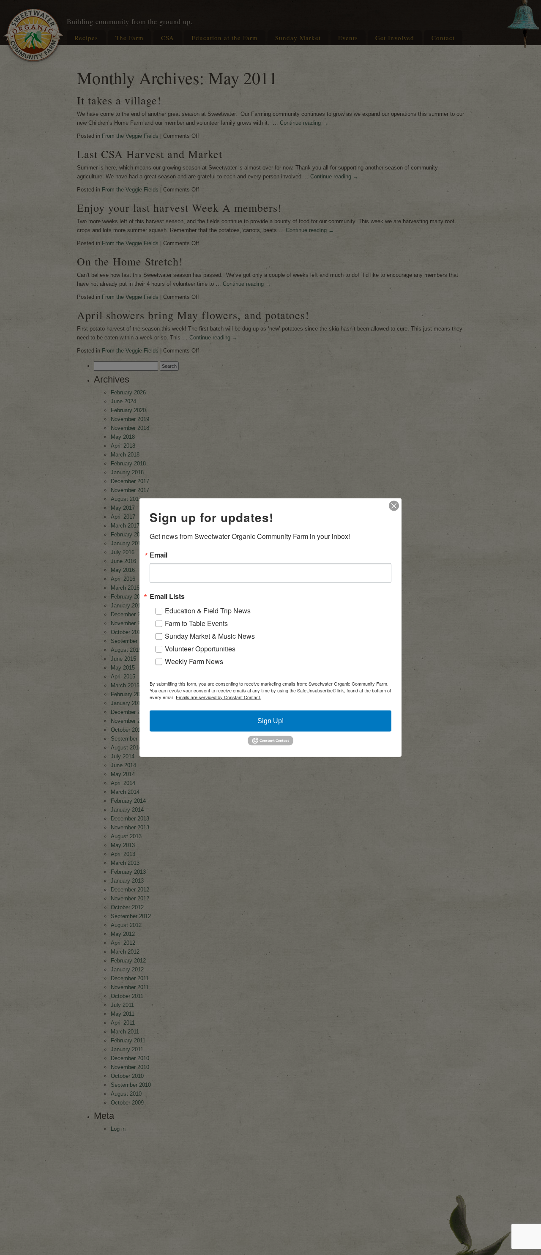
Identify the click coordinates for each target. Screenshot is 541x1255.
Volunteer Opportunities (200, 648)
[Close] (394, 505)
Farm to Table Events (196, 623)
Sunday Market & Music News (210, 635)
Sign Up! (270, 720)
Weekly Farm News (194, 661)
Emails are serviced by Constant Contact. (218, 696)
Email (158, 554)
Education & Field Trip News (208, 610)
